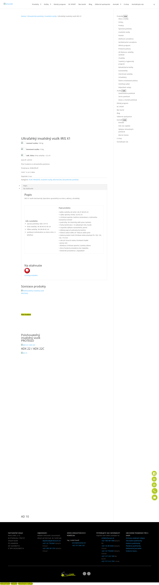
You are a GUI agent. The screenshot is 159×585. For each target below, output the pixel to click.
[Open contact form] (154, 497)
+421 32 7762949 (49, 543)
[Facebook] (154, 473)
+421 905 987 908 (107, 541)
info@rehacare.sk (107, 538)
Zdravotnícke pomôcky (35, 16)
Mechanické (57, 180)
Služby (46, 4)
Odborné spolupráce (102, 4)
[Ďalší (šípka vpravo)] (155, 292)
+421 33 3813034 (107, 546)
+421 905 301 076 (49, 548)
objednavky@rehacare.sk (52, 541)
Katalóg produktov (31, 275)
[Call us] (154, 491)
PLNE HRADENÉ (34, 180)
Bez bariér (82, 4)
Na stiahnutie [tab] (28, 188)
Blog (90, 4)
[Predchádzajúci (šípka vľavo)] (4, 292)
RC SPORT (72, 4)
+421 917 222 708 (107, 556)
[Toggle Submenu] (125, 16)
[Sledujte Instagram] (89, 573)
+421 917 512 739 (107, 561)
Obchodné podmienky (134, 541)
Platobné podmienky (133, 546)
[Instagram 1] (154, 479)
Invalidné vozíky (50, 16)
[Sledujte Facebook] (84, 573)
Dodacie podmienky (133, 543)
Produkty (35, 4)
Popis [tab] (25, 186)
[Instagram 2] (154, 484)
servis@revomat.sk (79, 543)
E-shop (126, 4)
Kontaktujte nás (138, 4)
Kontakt (116, 4)
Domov (23, 16)
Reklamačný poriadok (133, 548)
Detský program (60, 4)
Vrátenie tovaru (131, 551)
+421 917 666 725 (78, 545)
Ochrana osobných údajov (135, 538)
